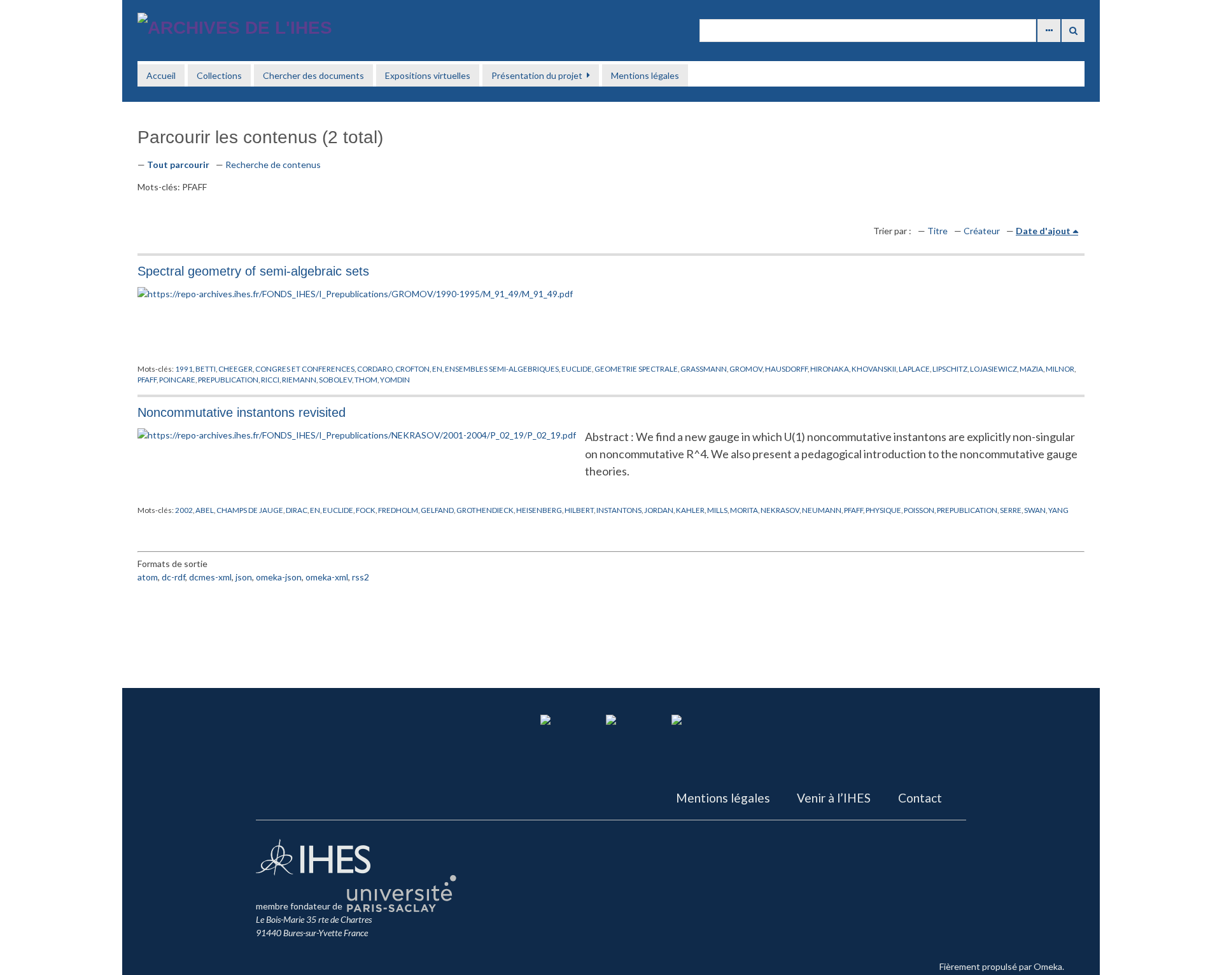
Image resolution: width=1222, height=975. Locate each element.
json (243, 577)
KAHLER (690, 509)
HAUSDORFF (786, 368)
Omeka (1048, 966)
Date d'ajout (1043, 230)
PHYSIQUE (883, 509)
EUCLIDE (576, 368)
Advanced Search (1048, 30)
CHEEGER (235, 368)
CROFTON (412, 368)
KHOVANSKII (874, 368)
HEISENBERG (539, 509)
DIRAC (296, 509)
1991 (184, 368)
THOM (366, 379)
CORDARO (375, 368)
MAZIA (1031, 368)
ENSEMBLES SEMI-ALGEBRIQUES (502, 368)
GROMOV (745, 368)
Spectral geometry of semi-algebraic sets (253, 271)
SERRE (1011, 509)
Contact (920, 797)
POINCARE (177, 379)
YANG (1058, 509)
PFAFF (147, 379)
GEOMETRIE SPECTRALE (636, 368)
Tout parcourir (178, 164)
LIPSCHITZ (949, 368)
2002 (184, 509)
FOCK (366, 509)
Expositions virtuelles (427, 75)
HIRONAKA (829, 368)
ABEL (204, 509)
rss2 (360, 577)
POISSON (919, 509)
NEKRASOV (780, 509)
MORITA (744, 509)
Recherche (1073, 30)
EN (437, 368)
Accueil (161, 75)
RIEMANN (299, 379)
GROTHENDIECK (485, 509)
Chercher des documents (313, 75)
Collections (219, 75)
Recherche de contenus (273, 164)
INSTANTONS (619, 509)
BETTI (205, 368)
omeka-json (279, 577)
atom (147, 577)
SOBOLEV (335, 379)
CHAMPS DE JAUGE (249, 509)
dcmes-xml (210, 577)
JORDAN (658, 509)
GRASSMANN (703, 368)
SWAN (1035, 509)
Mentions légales (645, 75)
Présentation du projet (536, 75)
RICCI (270, 379)
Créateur (982, 230)
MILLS (717, 509)
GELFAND (437, 509)
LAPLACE (914, 368)
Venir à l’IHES (834, 797)
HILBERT (579, 509)
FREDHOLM (398, 509)
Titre (937, 230)
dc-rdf (173, 577)
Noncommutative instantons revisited (241, 412)
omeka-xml (327, 577)
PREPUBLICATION (228, 379)
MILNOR (1060, 368)
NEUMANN (821, 509)
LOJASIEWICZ (993, 368)
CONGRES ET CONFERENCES (305, 368)
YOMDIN (395, 379)
